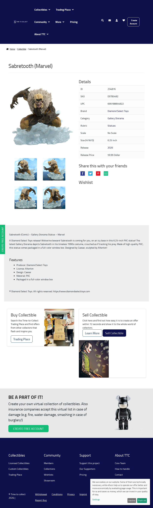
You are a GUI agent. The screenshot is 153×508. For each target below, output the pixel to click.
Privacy (71, 494)
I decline (131, 500)
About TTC (39, 34)
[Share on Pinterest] (98, 173)
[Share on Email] (106, 173)
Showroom (49, 480)
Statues (111, 125)
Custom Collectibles (18, 468)
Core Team (120, 463)
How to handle (122, 468)
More (58, 22)
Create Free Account (2, 239)
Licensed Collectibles (19, 463)
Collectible (21, 49)
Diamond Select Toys (118, 111)
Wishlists (48, 474)
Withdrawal (41, 494)
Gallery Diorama (116, 118)
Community (40, 22)
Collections (49, 468)
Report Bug (41, 500)
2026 (110, 147)
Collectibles (40, 10)
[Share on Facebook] (82, 173)
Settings (96, 499)
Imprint (83, 494)
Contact (119, 474)
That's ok (142, 500)
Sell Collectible (114, 333)
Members (48, 463)
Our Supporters (87, 468)
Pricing (74, 22)
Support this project (89, 463)
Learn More (92, 333)
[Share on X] (90, 173)
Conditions (57, 494)
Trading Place (63, 10)
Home (12, 49)
